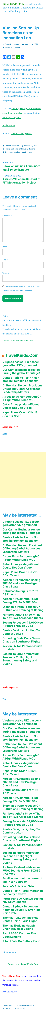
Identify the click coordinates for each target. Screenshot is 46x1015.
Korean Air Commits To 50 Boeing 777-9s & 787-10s (20, 600)
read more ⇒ (8, 125)
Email (5, 260)
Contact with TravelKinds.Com (17, 340)
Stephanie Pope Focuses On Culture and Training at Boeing (22, 608)
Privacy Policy (20, 1008)
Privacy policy (9, 991)
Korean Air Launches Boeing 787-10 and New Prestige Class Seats (21, 583)
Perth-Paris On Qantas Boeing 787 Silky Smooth (22, 900)
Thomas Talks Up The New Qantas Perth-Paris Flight (20, 919)
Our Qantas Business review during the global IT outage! (21, 371)
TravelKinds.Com (13, 4)
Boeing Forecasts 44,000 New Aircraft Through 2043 (22, 624)
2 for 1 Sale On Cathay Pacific (22, 941)
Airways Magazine (11, 117)
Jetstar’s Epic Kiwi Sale (18, 886)
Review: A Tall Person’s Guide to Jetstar (22, 647)
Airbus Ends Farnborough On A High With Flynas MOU (21, 398)
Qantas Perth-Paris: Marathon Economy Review (22, 892)
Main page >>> (10, 426)
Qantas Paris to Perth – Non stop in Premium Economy (20, 379)
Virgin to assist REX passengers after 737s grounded (21, 363)
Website (5, 273)
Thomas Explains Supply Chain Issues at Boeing (19, 927)
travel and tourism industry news (18, 152)
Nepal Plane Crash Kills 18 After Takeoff (20, 414)
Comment (7, 215)
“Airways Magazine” (21, 133)
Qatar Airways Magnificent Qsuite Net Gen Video (20, 406)
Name (5, 246)
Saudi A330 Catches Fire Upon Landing (19, 935)
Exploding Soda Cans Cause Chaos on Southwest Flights (21, 639)
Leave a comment (12, 47)
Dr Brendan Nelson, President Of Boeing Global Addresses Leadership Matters (22, 389)
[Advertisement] (23, 475)
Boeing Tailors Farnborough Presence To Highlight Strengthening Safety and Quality (21, 658)
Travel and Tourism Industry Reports (20, 149)
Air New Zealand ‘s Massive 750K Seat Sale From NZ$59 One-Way (21, 870)
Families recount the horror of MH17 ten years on (22, 880)
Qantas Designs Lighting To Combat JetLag (21, 632)
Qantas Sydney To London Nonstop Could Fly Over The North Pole (21, 910)
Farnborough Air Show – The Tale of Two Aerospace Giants (22, 616)
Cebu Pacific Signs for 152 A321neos (20, 592)
